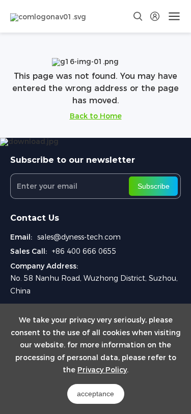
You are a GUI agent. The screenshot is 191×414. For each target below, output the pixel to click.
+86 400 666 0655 (84, 251)
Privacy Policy (102, 369)
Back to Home (96, 116)
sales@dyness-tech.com (79, 237)
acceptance (95, 394)
